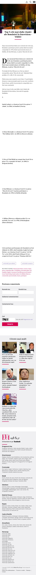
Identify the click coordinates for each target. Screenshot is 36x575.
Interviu (10, 525)
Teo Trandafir (9, 458)
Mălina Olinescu (26, 274)
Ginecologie (24, 486)
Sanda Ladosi (15, 274)
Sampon (11, 470)
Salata (23, 506)
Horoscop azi (5, 537)
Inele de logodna (23, 479)
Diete (3, 497)
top (30, 270)
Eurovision (20, 268)
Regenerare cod (28, 319)
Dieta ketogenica (16, 500)
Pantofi (7, 479)
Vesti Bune (20, 526)
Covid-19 (26, 526)
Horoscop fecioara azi (8, 547)
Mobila (26, 516)
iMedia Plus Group (17, 567)
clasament (14, 272)
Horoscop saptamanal (8, 562)
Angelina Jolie (17, 458)
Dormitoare (11, 517)
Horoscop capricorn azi (8, 550)
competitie (8, 270)
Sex (9, 450)
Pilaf (13, 509)
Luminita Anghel (6, 272)
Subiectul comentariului (10, 297)
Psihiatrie (11, 491)
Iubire (30, 448)
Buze (15, 470)
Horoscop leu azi (6, 558)
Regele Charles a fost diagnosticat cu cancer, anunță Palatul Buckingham (9, 384)
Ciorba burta (5, 510)
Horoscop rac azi (6, 544)
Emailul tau (22, 289)
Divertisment (6, 455)
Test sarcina (30, 488)
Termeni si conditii (20, 570)
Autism (29, 519)
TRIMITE (10, 324)
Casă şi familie (7, 514)
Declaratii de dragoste (8, 451)
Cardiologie (5, 490)
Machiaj (25, 469)
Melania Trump (6, 462)
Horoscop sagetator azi (8, 553)
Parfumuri (15, 469)
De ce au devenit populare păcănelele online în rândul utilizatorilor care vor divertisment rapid (9, 358)
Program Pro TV (22, 462)
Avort (18, 490)
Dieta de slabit (26, 498)
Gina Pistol (19, 460)
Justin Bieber (26, 460)
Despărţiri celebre (11, 526)
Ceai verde (23, 490)
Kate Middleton (15, 457)
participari (23, 275)
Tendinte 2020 (22, 481)
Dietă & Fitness (7, 495)
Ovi (20, 274)
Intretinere (29, 497)
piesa (3, 270)
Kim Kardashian (25, 457)
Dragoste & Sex (7, 446)
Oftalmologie (12, 490)
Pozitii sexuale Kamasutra (24, 450)
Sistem (15, 268)
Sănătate (5, 485)
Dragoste (4, 448)
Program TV (14, 462)
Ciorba (13, 506)
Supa (30, 506)
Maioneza (9, 509)
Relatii (23, 448)
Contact (4, 571)
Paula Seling (8, 274)
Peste (16, 506)
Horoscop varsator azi (8, 555)
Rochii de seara (10, 478)
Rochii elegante (13, 479)
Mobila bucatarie (7, 516)
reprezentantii (12, 275)
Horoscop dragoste (7, 538)
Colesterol (12, 488)
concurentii (5, 275)
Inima (12, 486)
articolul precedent (9, 263)
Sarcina (4, 486)
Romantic (10, 448)
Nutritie (19, 498)
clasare (18, 275)
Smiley (6, 460)
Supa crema (21, 507)
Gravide (14, 519)
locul (3, 274)
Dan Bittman (20, 272)
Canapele (4, 517)
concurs (25, 268)
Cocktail (15, 507)
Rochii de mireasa (20, 478)
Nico (13, 270)
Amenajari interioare (18, 516)
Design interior (19, 517)
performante (27, 272)
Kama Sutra (13, 450)
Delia (14, 460)
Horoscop (5, 532)
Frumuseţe (5, 467)
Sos (20, 506)
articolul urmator (27, 263)
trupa (29, 268)
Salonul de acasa (17, 472)
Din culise (5, 525)
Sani (29, 469)
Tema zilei (22, 525)
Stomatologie (5, 488)
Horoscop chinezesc (7, 540)
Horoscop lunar (6, 543)
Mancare (4, 506)
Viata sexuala (17, 448)
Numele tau (6, 289)
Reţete (4, 504)
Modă (4, 476)
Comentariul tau (7, 304)
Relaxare (19, 497)
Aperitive (27, 507)
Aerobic (4, 498)
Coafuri (21, 469)
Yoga (24, 497)
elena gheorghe (25, 270)
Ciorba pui (28, 509)
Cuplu (27, 448)
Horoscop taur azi (7, 549)
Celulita (19, 470)
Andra (10, 460)
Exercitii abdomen (12, 498)
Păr (3, 469)
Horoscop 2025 (6, 535)
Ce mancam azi (14, 510)
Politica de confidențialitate (8, 570)
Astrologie (5, 541)
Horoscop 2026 (6, 534)
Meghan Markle (6, 457)
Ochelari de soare (13, 481)
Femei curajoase (21, 519)
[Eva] (5, 2)
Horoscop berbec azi (8, 561)
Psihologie (18, 486)
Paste (9, 506)
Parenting (26, 517)
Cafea (26, 506)
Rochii (6, 469)
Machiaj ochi (25, 470)
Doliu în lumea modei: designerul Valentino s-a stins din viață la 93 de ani (26, 357)
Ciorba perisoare (20, 509)
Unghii (10, 469)
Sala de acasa (25, 500)
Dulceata (4, 507)
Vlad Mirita (17, 270)
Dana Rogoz (25, 458)
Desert (4, 509)
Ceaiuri (9, 486)
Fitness (7, 497)
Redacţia (28, 570)
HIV (27, 490)
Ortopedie (5, 491)
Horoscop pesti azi (7, 556)
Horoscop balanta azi (8, 559)
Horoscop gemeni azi (8, 546)
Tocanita (10, 507)
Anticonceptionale (21, 488)
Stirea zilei (16, 525)
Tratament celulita (7, 472)
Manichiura (5, 470)
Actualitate (6, 523)
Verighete (4, 481)
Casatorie (4, 450)
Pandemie (5, 528)
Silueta (9, 500)
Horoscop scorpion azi (8, 552)
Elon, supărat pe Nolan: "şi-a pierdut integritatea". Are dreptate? (25, 384)
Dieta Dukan (13, 497)
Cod (3, 316)
